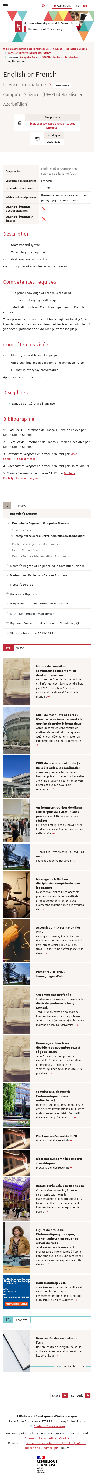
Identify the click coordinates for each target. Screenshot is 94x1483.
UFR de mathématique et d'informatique (26, 48)
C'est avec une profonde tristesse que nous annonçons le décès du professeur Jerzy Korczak (59, 1001)
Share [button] (56, 1396)
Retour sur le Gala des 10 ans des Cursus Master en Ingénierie (60, 1188)
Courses (57, 48)
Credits (64, 1438)
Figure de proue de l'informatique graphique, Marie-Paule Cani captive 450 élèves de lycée (57, 1236)
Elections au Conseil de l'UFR (56, 1136)
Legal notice (47, 1438)
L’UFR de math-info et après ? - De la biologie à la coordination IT (60, 766)
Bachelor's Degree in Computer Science (29, 53)
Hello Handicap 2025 (51, 1283)
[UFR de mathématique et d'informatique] (18, 26)
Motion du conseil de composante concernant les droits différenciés (56, 671)
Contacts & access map (49, 1426)
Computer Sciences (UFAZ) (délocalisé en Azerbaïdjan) (49, 57)
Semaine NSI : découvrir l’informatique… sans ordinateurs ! (53, 1096)
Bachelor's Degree (76, 48)
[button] (43, 5)
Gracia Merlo (26, 459)
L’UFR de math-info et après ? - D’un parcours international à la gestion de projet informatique (59, 719)
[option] (47, 681)
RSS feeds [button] (76, 1396)
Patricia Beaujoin (27, 478)
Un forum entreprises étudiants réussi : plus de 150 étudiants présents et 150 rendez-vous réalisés (59, 814)
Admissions (63, 5)
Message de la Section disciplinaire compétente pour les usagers (58, 883)
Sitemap (30, 1438)
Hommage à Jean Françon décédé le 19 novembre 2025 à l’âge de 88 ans (58, 1047)
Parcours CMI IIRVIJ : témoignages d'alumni (52, 974)
